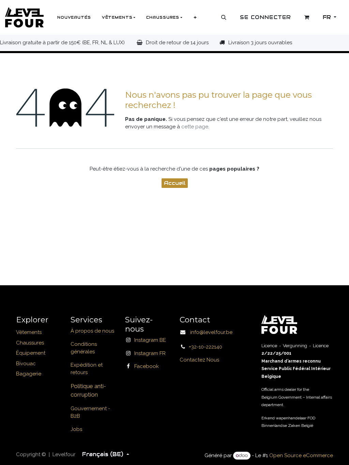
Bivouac (26, 363)
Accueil (174, 183)
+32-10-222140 (205, 347)
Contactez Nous (199, 360)
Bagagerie (28, 374)
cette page (194, 127)
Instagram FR (150, 353)
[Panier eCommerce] (307, 17)
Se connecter (265, 17)
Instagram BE (150, 340)
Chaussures (30, 343)
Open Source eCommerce (301, 455)
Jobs (76, 429)
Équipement (30, 353)
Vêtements (29, 332)
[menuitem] (74, 17)
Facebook (146, 366)
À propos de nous (92, 331)
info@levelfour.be (209, 332)
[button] (224, 17)
